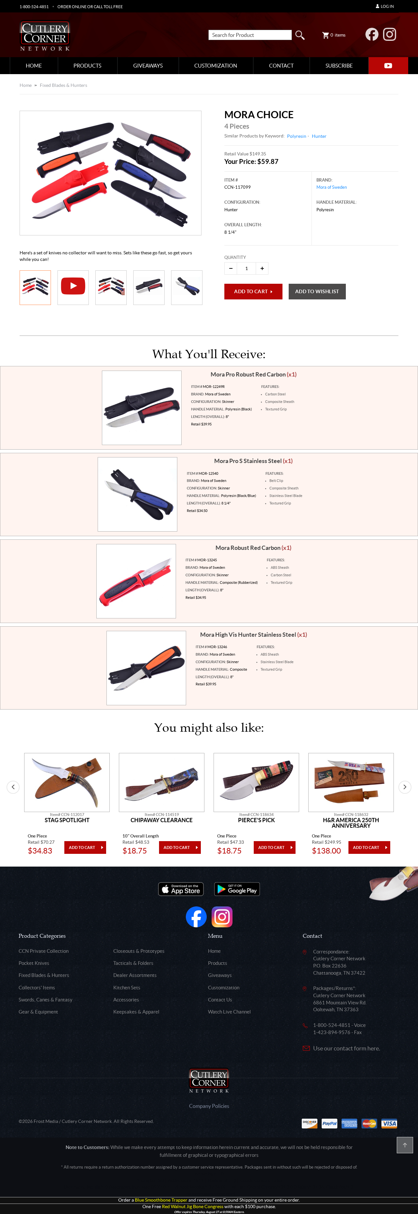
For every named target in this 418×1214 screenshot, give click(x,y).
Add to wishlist (317, 291)
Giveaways (148, 66)
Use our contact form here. (346, 1048)
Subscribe (339, 66)
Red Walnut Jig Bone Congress (192, 1206)
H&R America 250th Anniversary (351, 823)
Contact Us (220, 999)
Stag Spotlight (67, 820)
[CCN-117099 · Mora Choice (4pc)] (110, 173)
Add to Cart (251, 291)
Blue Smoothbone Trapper (161, 1200)
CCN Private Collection (44, 951)
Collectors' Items (37, 987)
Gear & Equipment (38, 1011)
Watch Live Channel (229, 1011)
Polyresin (296, 136)
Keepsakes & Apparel (136, 1011)
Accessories (126, 999)
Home (34, 66)
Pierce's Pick (256, 820)
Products (87, 66)
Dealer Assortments (135, 975)
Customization (215, 66)
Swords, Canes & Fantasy (45, 999)
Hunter (319, 136)
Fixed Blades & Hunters (63, 85)
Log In (387, 6)
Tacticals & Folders (133, 963)
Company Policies (209, 1106)
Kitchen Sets (126, 987)
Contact (281, 66)
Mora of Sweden (331, 187)
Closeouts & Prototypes (139, 951)
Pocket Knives (34, 963)
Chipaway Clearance (162, 820)
